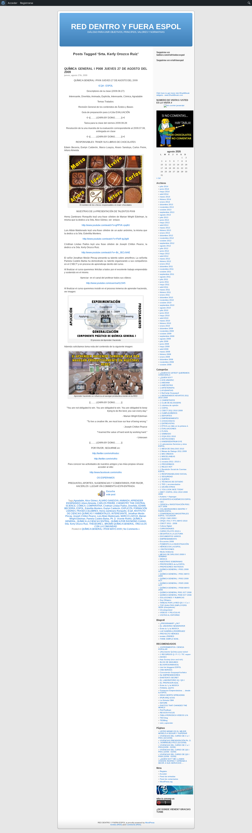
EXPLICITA (126, 508)
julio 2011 (164, 279)
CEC (162, 502)
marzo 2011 (165, 290)
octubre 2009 (165, 334)
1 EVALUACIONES (168, 429)
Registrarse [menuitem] (26, 2)
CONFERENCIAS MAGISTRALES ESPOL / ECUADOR (173, 515)
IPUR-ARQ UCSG (167, 698)
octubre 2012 (165, 241)
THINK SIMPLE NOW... (169, 639)
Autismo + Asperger (168, 497)
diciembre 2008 (166, 359)
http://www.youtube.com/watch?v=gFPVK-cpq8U (106, 225)
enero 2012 (165, 264)
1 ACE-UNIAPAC (167, 380)
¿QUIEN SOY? (166, 377)
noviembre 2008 (167, 362)
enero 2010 (165, 326)
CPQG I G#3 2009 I (168, 518)
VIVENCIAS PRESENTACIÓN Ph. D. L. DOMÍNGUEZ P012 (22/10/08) (174, 741)
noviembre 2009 (167, 331)
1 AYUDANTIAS (166, 390)
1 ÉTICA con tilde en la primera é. (174, 426)
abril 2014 (164, 194)
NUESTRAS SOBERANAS (171, 562)
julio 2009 (164, 341)
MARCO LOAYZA (129, 516)
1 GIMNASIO (165, 434)
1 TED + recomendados (170, 484)
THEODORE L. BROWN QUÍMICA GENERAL (111, 524)
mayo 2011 (164, 285)
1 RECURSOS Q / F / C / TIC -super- (175, 654)
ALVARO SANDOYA (109, 500)
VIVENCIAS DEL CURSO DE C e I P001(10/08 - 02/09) (173, 746)
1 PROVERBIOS (167, 464)
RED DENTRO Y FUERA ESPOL (126, 27)
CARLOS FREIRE (106, 503)
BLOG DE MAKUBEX (169, 662)
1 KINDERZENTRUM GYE (171, 441)
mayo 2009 (165, 346)
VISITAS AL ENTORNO (170, 615)
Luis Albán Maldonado (108, 516)
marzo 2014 (165, 197)
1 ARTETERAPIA (167, 388)
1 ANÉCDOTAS (166, 385)
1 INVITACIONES (167, 439)
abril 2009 (164, 349)
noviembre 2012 (167, 238)
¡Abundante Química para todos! (174, 652)
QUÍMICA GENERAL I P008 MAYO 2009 (102, 529)
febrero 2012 (165, 261)
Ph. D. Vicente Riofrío (121, 518)
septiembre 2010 (167, 305)
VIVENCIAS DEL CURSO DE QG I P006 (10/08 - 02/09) (173, 755)
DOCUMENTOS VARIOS (170, 536)
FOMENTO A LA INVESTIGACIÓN (174, 544)
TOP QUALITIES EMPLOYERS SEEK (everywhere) (172, 606)
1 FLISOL (164, 431)
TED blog (164, 718)
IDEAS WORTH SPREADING (172, 695)
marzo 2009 (165, 352)
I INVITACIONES (167, 549)
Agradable (79, 500)
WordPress (149, 823)
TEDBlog (164, 720)
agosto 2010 (165, 308)
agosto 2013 (165, 215)
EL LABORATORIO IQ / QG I (172, 680)
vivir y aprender (166, 723)
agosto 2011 (165, 277)
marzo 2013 (165, 228)
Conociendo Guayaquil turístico (173, 672)
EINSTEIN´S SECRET (169, 678)
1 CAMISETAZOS (167, 400)
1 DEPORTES (166, 416)
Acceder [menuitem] (12, 2)
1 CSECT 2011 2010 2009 (171, 410)
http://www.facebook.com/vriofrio (106, 472)
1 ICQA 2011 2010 (168, 436)
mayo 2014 (165, 192)
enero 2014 (165, 202)
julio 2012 (164, 248)
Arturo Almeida (88, 503)
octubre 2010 (165, 303)
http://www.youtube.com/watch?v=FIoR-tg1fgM (106, 239)
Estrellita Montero (93, 508)
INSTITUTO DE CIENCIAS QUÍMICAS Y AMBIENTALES (106, 512)
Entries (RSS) (116, 825)
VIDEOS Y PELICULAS (170, 612)
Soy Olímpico (165, 600)
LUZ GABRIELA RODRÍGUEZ (172, 631)
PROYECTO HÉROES (169, 634)
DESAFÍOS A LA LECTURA (171, 534)
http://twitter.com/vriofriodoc (105, 453)
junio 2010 (164, 313)
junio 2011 (164, 282)
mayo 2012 (165, 254)
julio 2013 (164, 217)
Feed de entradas (167, 776)
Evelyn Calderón (111, 508)
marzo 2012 (165, 259)
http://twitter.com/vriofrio (105, 458)
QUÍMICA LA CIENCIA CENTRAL (93, 521)
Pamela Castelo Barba (98, 518)
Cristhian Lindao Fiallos (115, 505)
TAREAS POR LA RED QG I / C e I (174, 603)
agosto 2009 (165, 339)
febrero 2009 (165, 354)
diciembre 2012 (166, 235)
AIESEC (163, 657)
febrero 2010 (165, 323)
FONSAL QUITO (167, 688)
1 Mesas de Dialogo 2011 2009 (173, 451)
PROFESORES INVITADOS (172, 567)
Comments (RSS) (133, 825)
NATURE (163, 703)
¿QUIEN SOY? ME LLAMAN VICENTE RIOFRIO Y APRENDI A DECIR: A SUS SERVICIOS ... (172, 761)
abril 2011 (164, 287)
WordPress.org (166, 782)
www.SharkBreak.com (174, 95)
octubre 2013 (165, 210)
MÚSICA (163, 559)
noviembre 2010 (167, 300)
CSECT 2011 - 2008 (168, 523)
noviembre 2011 (167, 269)
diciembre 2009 (166, 328)
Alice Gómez (91, 500)
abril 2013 (164, 225)
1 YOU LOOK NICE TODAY (171, 489)
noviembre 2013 (167, 207)
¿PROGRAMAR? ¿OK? (170, 623)
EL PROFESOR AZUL (169, 683)
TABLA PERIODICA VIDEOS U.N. (174, 715)
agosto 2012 (165, 246)
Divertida (132, 505)
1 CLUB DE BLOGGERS (170, 403)
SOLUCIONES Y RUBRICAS (172, 598)
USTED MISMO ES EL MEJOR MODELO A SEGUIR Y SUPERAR (172, 732)
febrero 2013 (165, 230)
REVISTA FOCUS (167, 713)
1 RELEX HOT (166, 467)
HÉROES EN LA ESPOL (170, 547)
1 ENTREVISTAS (167, 423)
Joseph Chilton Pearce (84, 516)
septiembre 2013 (167, 212)
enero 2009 (165, 357)
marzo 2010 (165, 321)
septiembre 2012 (167, 243)
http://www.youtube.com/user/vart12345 (105, 283)
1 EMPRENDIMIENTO (169, 418)
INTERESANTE (119, 513)
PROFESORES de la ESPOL (172, 564)
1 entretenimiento (167, 421)
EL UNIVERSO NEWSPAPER (172, 626)
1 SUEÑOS (165, 479)
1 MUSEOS (165, 459)
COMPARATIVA (94, 505)
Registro (163, 771)
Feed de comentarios (169, 779)
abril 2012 (164, 256)
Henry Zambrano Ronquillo (113, 511)
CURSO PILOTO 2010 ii (170, 531)
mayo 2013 (165, 223)
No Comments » (131, 529)
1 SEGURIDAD (166, 477)
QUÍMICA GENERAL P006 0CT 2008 (175, 595)
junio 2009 (164, 344)
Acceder (163, 774)
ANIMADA (125, 500)
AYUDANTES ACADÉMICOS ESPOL (175, 499)
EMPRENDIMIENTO (168, 539)
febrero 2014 (165, 199)
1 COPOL (164, 408)
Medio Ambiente (167, 552)
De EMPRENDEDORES (170, 675)
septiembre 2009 (167, 336)
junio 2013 (164, 220)
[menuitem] (3, 3)
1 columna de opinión (169, 405)
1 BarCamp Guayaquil (169, 393)
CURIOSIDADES (167, 529)
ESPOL (109, 85)
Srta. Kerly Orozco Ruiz (76, 524)
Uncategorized (166, 610)
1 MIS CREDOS (166, 454)
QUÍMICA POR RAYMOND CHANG (128, 521)
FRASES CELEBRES (87, 511)
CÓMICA (81, 505)
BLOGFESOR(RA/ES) (169, 665)
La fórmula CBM (167, 700)
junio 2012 (164, 251)
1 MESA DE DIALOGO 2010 (172, 449)
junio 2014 (164, 189)
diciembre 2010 (166, 297)
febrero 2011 (165, 292)
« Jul (158, 178)
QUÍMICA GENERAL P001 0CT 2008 (175, 592)
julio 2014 (164, 186)
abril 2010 (164, 318)
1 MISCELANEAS (167, 456)
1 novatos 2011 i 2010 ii (170, 462)
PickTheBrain (165, 710)
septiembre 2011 (167, 274)
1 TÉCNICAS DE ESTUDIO (171, 482)
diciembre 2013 (166, 204)
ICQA (101, 85)
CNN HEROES (166, 670)
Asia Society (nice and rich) (171, 660)
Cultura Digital (166, 526)
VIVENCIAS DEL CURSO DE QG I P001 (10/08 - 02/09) (173, 751)
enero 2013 (165, 233)
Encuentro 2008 (167, 541)
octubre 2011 (165, 272)
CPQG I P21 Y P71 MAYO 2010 (173, 521)
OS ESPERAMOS (106, 477)
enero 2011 (165, 295)
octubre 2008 (165, 365)
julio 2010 (164, 310)
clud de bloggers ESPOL (170, 667)
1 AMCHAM (165, 383)
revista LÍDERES (167, 636)
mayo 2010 (165, 315)
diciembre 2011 (166, 266)
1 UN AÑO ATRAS (167, 487)
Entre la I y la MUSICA (169, 629)
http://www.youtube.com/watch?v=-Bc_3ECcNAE (106, 252)
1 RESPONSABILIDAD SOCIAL (173, 474)
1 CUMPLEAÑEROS (168, 413)
